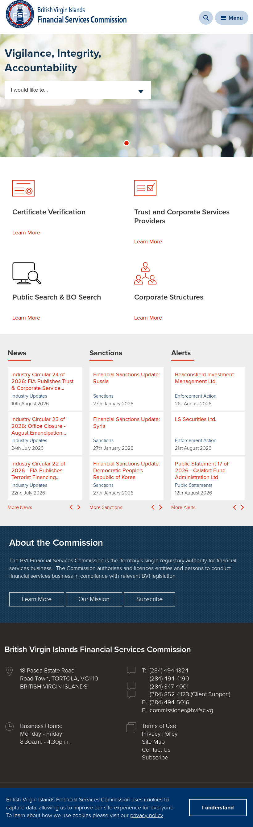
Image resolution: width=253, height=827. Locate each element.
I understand (218, 807)
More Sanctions (105, 507)
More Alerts (183, 507)
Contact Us (156, 750)
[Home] (66, 14)
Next (79, 507)
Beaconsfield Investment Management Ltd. (204, 378)
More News (20, 507)
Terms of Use (159, 726)
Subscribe (149, 599)
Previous (71, 507)
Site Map (153, 742)
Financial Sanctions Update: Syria (126, 422)
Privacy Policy (160, 734)
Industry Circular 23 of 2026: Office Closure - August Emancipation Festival (38, 426)
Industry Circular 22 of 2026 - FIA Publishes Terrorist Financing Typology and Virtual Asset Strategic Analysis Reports (43, 470)
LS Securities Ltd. (195, 419)
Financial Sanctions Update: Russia (126, 378)
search (206, 18)
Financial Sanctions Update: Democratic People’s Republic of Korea (126, 470)
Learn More (26, 232)
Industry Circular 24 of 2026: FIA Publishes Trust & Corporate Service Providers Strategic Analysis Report (42, 381)
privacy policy (146, 815)
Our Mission (94, 599)
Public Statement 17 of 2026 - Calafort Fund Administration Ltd (201, 470)
